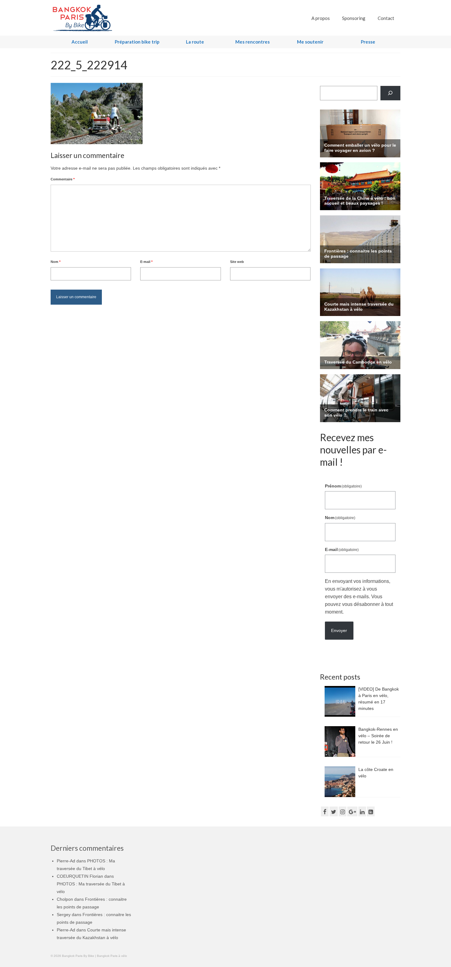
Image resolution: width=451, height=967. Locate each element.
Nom (55, 262)
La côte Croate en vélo (375, 772)
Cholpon (65, 899)
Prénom (343, 486)
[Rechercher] (390, 93)
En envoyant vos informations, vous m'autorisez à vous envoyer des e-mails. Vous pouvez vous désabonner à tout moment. (359, 596)
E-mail (146, 262)
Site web (237, 262)
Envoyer (339, 630)
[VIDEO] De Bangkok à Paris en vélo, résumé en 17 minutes (378, 699)
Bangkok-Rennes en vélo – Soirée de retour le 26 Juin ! (378, 736)
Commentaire (63, 179)
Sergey (64, 914)
